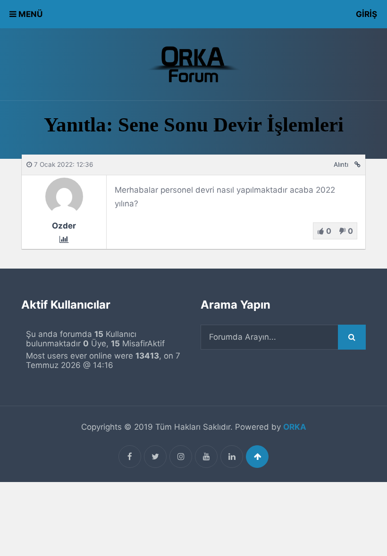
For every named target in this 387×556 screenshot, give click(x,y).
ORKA (294, 427)
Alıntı (341, 164)
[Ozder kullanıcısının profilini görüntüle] (64, 212)
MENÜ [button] (29, 14)
